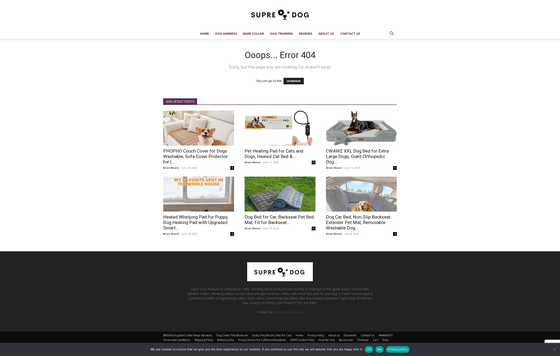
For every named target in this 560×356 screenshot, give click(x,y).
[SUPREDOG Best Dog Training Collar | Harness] (280, 14)
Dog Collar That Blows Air (232, 335)
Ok (369, 349)
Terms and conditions (176, 340)
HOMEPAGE (294, 81)
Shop (385, 340)
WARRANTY (386, 335)
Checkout (363, 340)
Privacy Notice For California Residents (262, 340)
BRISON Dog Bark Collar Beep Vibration (187, 335)
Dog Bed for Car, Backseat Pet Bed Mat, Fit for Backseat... (279, 219)
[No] (554, 349)
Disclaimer (350, 335)
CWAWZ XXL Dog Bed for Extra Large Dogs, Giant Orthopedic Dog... (357, 156)
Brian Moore (171, 167)
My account (346, 340)
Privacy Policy (316, 335)
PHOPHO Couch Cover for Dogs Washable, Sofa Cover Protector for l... (195, 156)
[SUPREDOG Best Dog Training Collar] (280, 280)
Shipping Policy (203, 340)
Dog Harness (226, 33)
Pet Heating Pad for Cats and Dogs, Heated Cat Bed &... (274, 153)
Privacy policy (397, 349)
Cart (375, 340)
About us (326, 33)
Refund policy (225, 340)
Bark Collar (253, 33)
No (380, 349)
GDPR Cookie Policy (302, 340)
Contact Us (350, 33)
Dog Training (281, 33)
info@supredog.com (288, 312)
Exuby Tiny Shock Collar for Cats (272, 335)
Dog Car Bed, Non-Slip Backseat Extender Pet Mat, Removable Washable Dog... (358, 222)
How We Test (326, 340)
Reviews (305, 33)
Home (204, 33)
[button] (391, 34)
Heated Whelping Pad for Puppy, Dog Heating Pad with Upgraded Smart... (195, 222)
